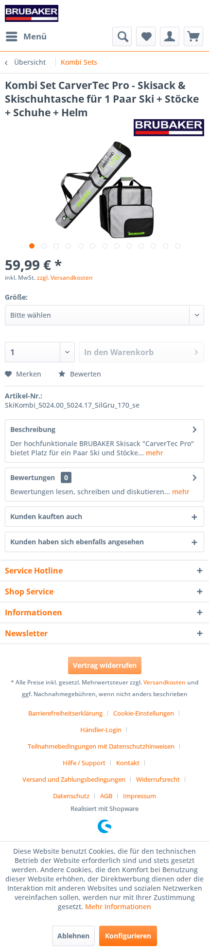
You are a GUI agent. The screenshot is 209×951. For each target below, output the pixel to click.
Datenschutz (71, 795)
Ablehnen (73, 935)
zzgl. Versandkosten (65, 277)
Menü (35, 36)
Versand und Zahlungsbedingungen (73, 779)
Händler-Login (101, 729)
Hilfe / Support (84, 762)
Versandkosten (164, 682)
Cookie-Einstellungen (143, 713)
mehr (153, 452)
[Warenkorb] (193, 36)
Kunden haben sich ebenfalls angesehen (77, 541)
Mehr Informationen (118, 906)
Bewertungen (32, 477)
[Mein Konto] (169, 36)
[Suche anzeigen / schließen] (122, 36)
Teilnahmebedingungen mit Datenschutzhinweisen (101, 746)
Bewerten (84, 373)
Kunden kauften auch (46, 516)
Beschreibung (32, 429)
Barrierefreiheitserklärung (65, 713)
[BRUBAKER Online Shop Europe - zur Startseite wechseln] (31, 13)
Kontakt (127, 762)
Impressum (139, 795)
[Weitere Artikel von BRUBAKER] (169, 127)
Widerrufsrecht (158, 779)
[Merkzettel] (146, 36)
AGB (106, 795)
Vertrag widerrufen (105, 665)
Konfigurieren (128, 935)
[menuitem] (26, 36)
